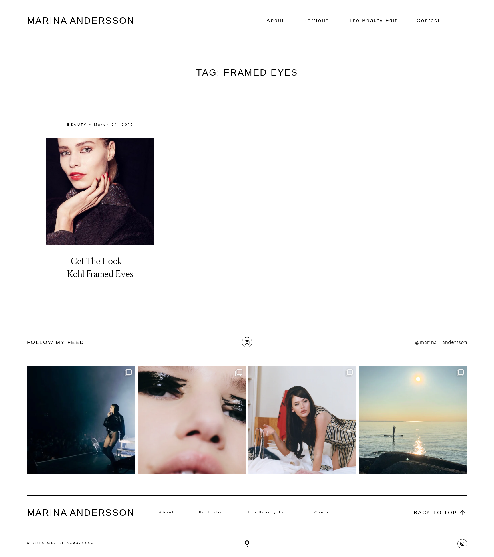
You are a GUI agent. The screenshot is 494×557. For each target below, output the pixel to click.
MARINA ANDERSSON (81, 20)
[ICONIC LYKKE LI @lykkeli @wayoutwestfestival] (81, 420)
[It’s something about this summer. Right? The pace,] (413, 420)
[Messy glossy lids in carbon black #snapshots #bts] (192, 420)
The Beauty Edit (373, 20)
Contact (428, 20)
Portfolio (316, 20)
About (275, 20)
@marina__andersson (441, 342)
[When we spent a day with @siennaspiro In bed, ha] (302, 420)
